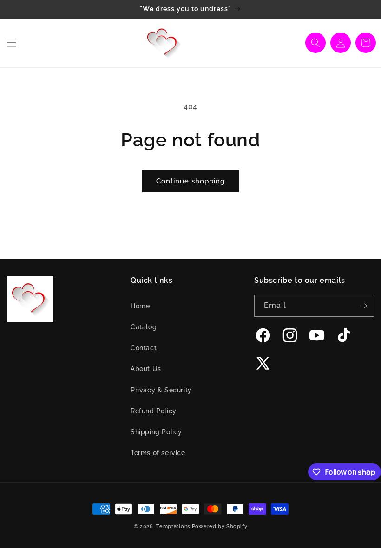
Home (140, 306)
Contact (144, 348)
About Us (146, 368)
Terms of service (158, 453)
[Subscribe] (363, 306)
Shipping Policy (156, 432)
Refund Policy (154, 411)
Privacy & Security (161, 390)
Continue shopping (190, 181)
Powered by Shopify (220, 526)
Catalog (144, 327)
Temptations (173, 526)
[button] (11, 43)
